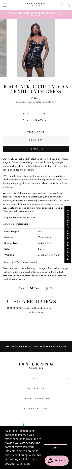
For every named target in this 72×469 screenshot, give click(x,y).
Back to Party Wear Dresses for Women (38, 346)
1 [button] (29, 80)
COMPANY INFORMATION (36, 398)
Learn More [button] (23, 463)
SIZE (25, 113)
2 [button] (32, 80)
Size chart (36, 131)
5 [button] (40, 80)
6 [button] (43, 80)
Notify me (36, 148)
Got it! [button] (55, 447)
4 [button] (38, 80)
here (26, 223)
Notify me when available (67, 234)
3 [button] (35, 80)
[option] (36, 14)
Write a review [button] (36, 312)
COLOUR (41, 113)
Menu (36, 378)
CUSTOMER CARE (36, 388)
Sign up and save (36, 408)
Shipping (32, 101)
